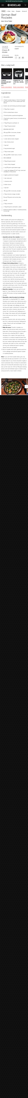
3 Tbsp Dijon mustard (9, 109)
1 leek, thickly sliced (9, 142)
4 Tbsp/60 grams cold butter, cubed (12, 207)
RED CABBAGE (7, 158)
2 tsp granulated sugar (9, 148)
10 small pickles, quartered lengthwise (13, 115)
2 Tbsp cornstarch (8, 203)
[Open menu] (3, 5)
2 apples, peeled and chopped (11, 175)
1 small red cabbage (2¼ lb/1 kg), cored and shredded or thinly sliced (14, 171)
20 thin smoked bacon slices (11, 112)
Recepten (18, 11)
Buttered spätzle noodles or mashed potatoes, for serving (15, 210)
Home (13, 11)
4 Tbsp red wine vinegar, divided (12, 194)
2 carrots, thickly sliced (9, 135)
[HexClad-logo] (14, 5)
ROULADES (6, 97)
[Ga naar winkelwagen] (25, 5)
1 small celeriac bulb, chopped (11, 139)
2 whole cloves (7, 184)
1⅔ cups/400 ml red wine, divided (12, 191)
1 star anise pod (8, 178)
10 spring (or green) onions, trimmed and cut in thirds (15, 119)
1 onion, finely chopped (9, 164)
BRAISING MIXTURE (9, 129)
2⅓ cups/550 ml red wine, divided (12, 132)
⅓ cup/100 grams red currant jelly (12, 197)
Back (9, 11)
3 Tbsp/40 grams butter (9, 161)
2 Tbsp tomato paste (9, 151)
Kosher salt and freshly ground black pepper (15, 106)
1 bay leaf (6, 145)
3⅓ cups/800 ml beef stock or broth (13, 155)
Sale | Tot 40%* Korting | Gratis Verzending (14, 1)
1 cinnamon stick (8, 181)
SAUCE (5, 200)
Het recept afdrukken (7, 57)
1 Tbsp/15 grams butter (9, 126)
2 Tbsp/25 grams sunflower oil (11, 123)
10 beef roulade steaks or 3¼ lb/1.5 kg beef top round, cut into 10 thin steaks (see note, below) (14, 101)
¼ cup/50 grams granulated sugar (12, 167)
